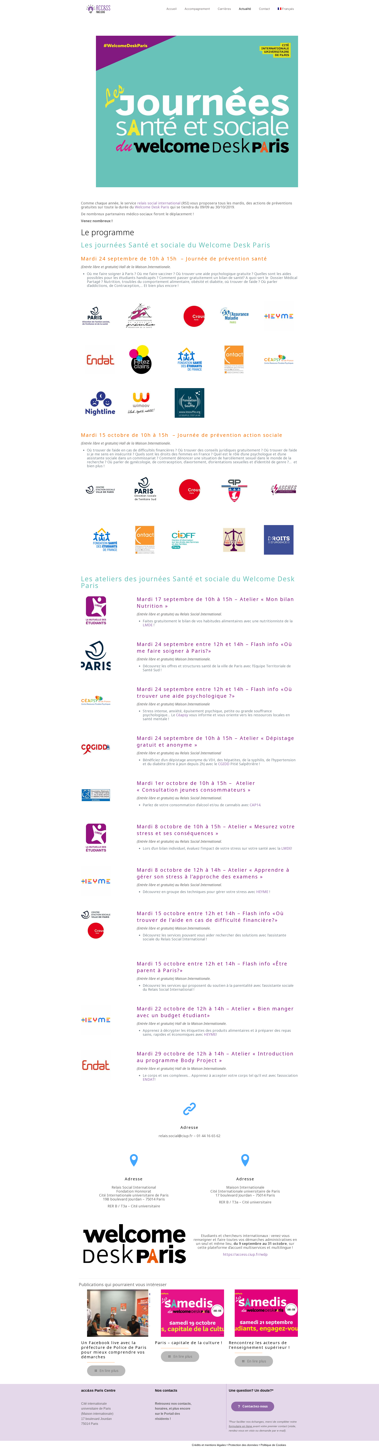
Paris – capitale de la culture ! (188, 1342)
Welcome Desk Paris (152, 207)
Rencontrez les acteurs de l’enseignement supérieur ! (259, 1345)
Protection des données (243, 1445)
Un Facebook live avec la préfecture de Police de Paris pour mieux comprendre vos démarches (114, 1349)
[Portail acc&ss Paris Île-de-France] (98, 9)
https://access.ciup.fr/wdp (245, 1254)
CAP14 (255, 804)
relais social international (158, 203)
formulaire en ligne (241, 1426)
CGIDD (223, 763)
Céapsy (182, 715)
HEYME (262, 891)
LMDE (148, 625)
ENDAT (149, 1079)
